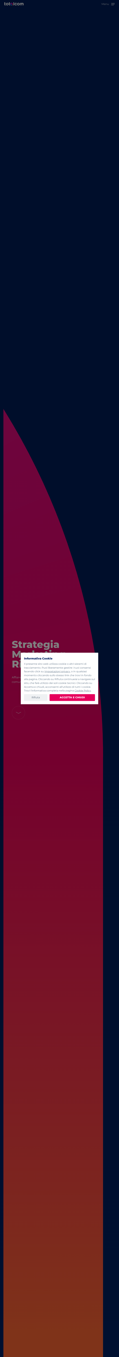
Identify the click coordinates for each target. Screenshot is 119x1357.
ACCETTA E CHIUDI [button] (72, 697)
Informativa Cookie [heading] (38, 658)
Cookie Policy (83, 690)
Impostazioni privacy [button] (57, 671)
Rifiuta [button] (36, 697)
